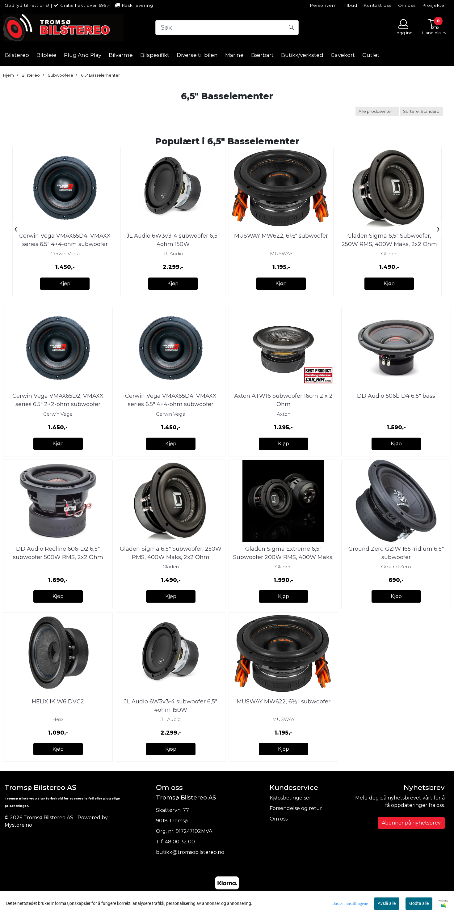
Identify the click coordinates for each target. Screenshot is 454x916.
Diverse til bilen (197, 55)
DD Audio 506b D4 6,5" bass (396, 395)
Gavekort (343, 55)
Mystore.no (18, 825)
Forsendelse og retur (296, 808)
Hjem (8, 75)
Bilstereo (17, 55)
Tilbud (350, 5)
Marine (234, 55)
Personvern (323, 5)
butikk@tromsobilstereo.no (190, 852)
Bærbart (262, 55)
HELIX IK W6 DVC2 (58, 701)
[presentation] (16, 229)
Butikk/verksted (302, 55)
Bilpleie (46, 55)
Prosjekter (434, 5)
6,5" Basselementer (100, 75)
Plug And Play (82, 55)
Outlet (371, 55)
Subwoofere (60, 75)
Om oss (407, 5)
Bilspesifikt (154, 55)
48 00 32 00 (180, 842)
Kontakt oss (377, 5)
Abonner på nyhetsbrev (411, 823)
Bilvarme (121, 55)
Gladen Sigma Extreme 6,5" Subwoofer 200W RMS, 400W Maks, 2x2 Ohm (283, 557)
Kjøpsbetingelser (290, 798)
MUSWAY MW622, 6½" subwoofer (281, 235)
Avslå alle (387, 903)
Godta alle (419, 903)
